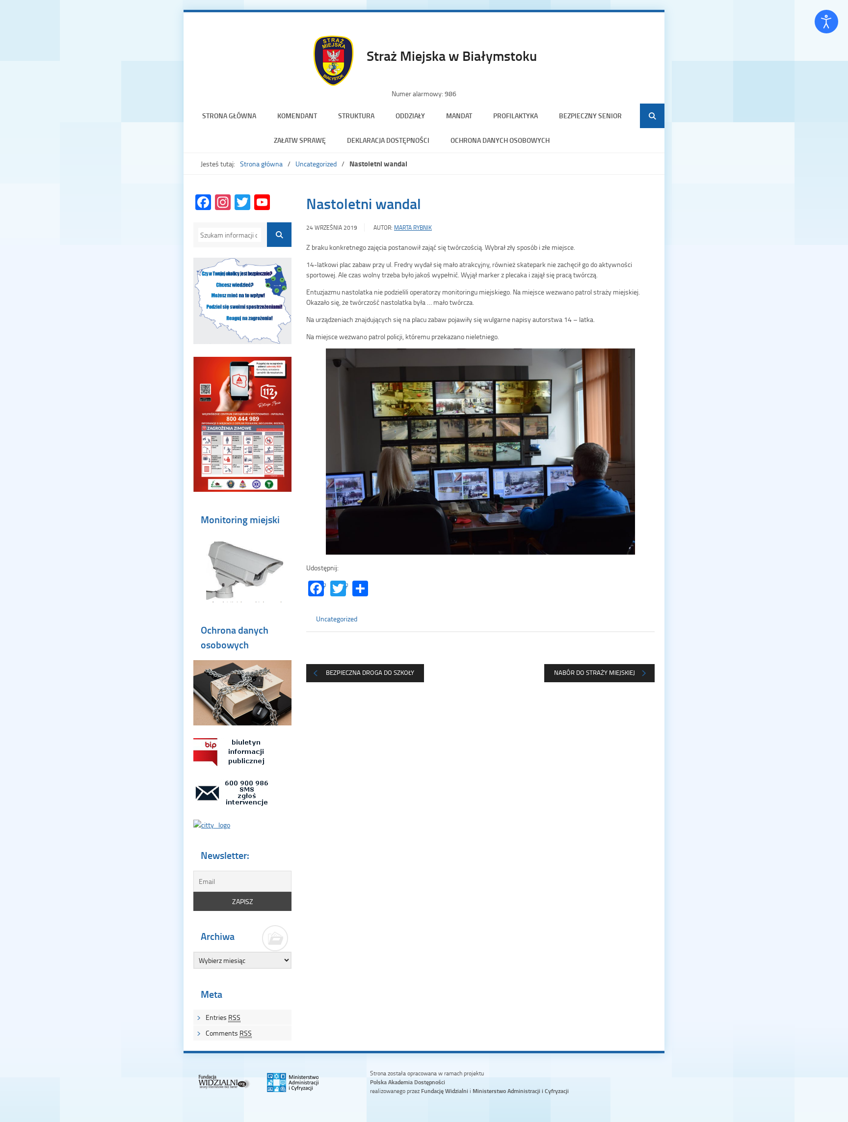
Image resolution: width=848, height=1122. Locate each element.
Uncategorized (316, 163)
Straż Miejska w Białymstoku (452, 55)
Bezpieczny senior (590, 115)
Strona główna (229, 115)
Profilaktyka (515, 115)
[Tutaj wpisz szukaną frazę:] (229, 234)
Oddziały (410, 115)
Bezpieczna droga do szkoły (370, 672)
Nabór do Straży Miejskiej (594, 672)
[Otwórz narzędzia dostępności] (826, 21)
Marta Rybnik (413, 227)
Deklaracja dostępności (388, 140)
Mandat (459, 115)
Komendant (297, 115)
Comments (229, 1033)
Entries (223, 1017)
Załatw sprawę (300, 140)
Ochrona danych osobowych (500, 140)
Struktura (356, 115)
